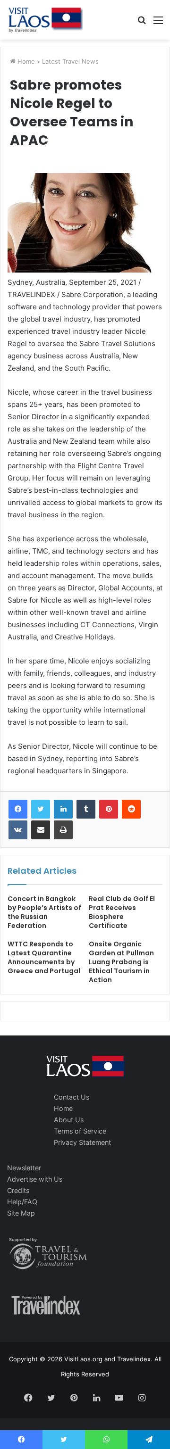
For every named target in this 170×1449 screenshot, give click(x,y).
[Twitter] (40, 809)
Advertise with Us (34, 1179)
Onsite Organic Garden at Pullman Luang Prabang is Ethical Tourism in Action (121, 962)
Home (25, 61)
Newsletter (24, 1168)
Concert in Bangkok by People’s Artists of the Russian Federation (44, 912)
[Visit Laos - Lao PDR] (45, 20)
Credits (18, 1190)
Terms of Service (80, 1131)
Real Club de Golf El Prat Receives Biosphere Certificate (122, 912)
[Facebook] (17, 809)
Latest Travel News (70, 61)
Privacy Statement (82, 1142)
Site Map (21, 1213)
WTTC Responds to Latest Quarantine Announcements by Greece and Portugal (44, 957)
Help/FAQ (22, 1202)
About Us (69, 1120)
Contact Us (71, 1097)
